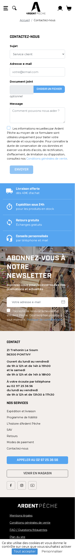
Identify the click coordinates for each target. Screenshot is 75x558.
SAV (9, 429)
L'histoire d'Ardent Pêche (23, 423)
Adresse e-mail (21, 64)
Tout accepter (25, 551)
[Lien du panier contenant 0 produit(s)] (69, 8)
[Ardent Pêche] (35, 8)
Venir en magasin (37, 473)
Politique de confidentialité (45, 319)
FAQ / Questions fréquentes (28, 530)
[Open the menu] (6, 8)
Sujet (14, 46)
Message (16, 103)
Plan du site (17, 537)
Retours (12, 436)
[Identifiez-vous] (60, 8)
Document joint (21, 81)
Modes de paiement (20, 442)
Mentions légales (21, 515)
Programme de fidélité (22, 417)
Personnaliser (52, 551)
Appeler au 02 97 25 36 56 (37, 460)
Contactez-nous (17, 448)
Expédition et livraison (21, 411)
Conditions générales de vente (46, 158)
